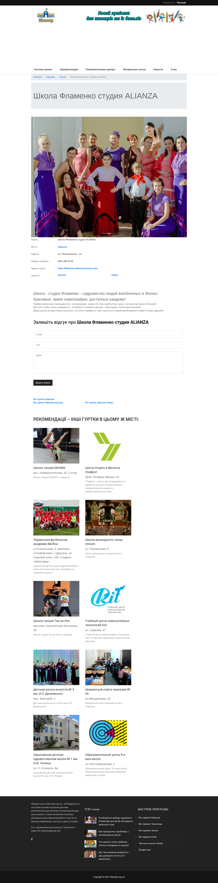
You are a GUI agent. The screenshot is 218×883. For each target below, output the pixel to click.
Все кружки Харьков (149, 817)
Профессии (145, 849)
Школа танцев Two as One (51, 621)
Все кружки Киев (148, 837)
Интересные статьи (134, 69)
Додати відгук (43, 382)
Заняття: (35, 275)
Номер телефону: (40, 261)
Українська (169, 2)
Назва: (34, 239)
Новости (158, 69)
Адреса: (35, 254)
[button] (43, 177)
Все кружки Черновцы (150, 824)
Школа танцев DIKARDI (49, 468)
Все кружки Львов (148, 830)
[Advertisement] (109, 45)
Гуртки (62, 77)
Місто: (34, 247)
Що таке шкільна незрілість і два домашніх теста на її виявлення (114, 855)
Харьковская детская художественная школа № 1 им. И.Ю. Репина (55, 759)
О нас (174, 69)
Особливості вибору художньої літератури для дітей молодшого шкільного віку (116, 821)
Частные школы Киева (151, 843)
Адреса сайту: (38, 268)
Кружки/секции (69, 69)
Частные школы (43, 69)
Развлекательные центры (100, 69)
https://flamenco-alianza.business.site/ (77, 268)
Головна (37, 77)
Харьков (50, 77)
